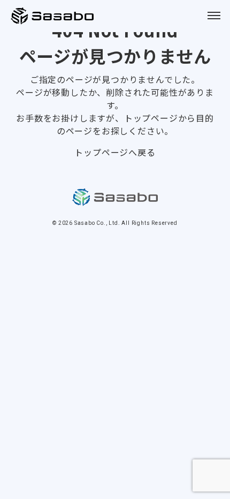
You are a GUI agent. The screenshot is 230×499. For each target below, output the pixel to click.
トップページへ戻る (114, 152)
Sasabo (53, 16)
